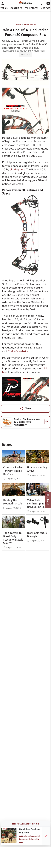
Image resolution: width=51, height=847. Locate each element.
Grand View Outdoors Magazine (29, 831)
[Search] (40, 3)
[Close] (46, 836)
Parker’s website (18, 351)
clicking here (17, 169)
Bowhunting (30, 24)
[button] (4, 8)
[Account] (2, 3)
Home (18, 24)
